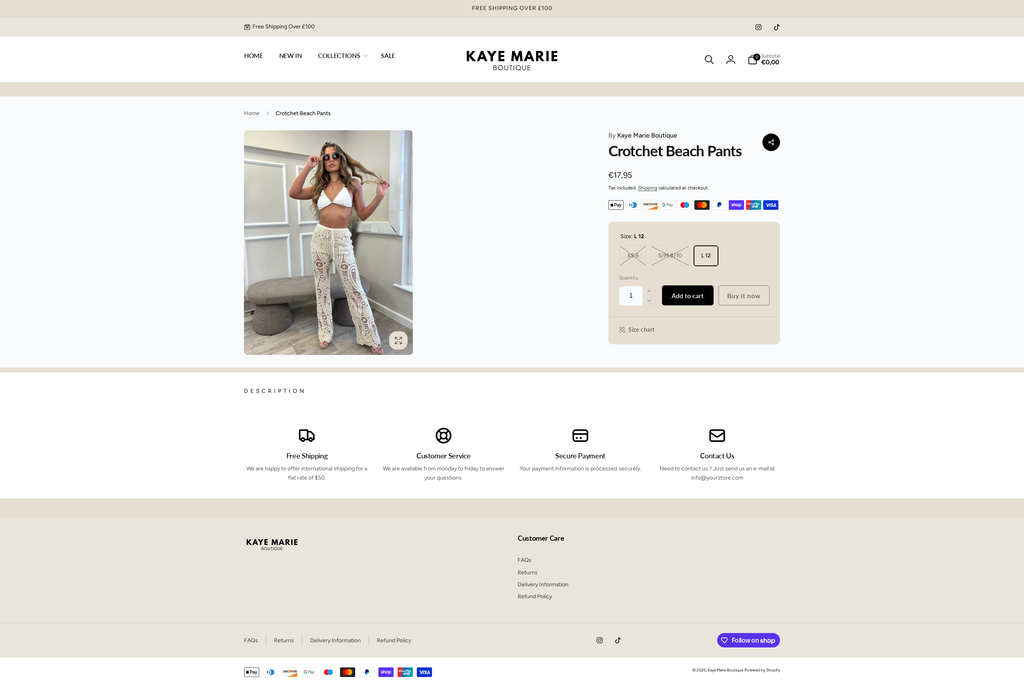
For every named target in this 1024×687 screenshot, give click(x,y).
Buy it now (743, 295)
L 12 (706, 255)
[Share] (771, 142)
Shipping (647, 188)
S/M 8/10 (670, 255)
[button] (341, 56)
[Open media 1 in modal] (328, 242)
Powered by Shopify (762, 670)
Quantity (628, 278)
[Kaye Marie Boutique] (272, 552)
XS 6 (633, 255)
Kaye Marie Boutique (642, 135)
